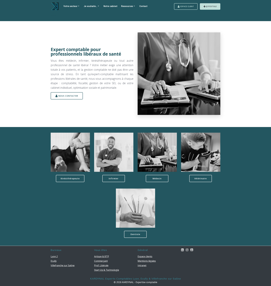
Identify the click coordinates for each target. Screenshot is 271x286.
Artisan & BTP (101, 256)
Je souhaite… (90, 6)
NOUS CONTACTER (68, 95)
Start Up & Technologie (106, 269)
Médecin (157, 178)
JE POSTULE (211, 6)
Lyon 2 (54, 256)
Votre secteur (70, 6)
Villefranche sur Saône (63, 265)
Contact (143, 6)
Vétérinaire (200, 178)
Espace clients (145, 256)
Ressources (127, 6)
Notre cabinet (110, 6)
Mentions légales (147, 260)
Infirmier (113, 178)
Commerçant (101, 260)
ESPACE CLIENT (187, 6)
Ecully (54, 260)
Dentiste (135, 234)
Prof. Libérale (101, 265)
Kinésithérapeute (70, 178)
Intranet (142, 265)
